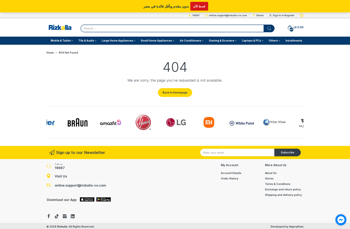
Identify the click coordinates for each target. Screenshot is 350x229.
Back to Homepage (175, 92)
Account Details (231, 173)
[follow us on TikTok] (57, 216)
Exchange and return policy (283, 189)
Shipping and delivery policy (283, 194)
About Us (271, 173)
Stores (269, 178)
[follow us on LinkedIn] (73, 216)
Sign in (277, 15)
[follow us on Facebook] (48, 216)
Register (289, 15)
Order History (229, 178)
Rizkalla (62, 226)
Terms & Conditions (277, 183)
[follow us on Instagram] (65, 216)
